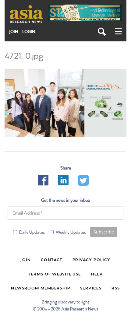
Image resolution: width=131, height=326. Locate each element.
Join (13, 31)
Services (90, 287)
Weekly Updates (71, 232)
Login (28, 31)
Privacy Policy (92, 259)
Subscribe (104, 232)
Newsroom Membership (40, 287)
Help (97, 273)
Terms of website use (55, 273)
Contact (51, 259)
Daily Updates (32, 232)
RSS (116, 287)
